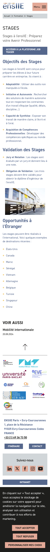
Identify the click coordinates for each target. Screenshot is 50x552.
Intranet (25, 482)
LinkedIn (9, 469)
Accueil (7, 16)
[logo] (13, 6)
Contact (37, 446)
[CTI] (26, 385)
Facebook (25, 469)
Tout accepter (25, 528)
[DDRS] (8, 406)
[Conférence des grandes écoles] (9, 385)
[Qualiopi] (38, 395)
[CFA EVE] (39, 374)
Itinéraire (14, 446)
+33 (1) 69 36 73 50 (15, 437)
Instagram (33, 469)
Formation (18, 16)
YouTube (40, 469)
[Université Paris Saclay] (14, 374)
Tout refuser (25, 536)
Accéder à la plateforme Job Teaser (23, 51)
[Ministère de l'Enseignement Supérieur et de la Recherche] (8, 363)
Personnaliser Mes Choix (25, 545)
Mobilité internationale (18, 330)
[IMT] (29, 363)
